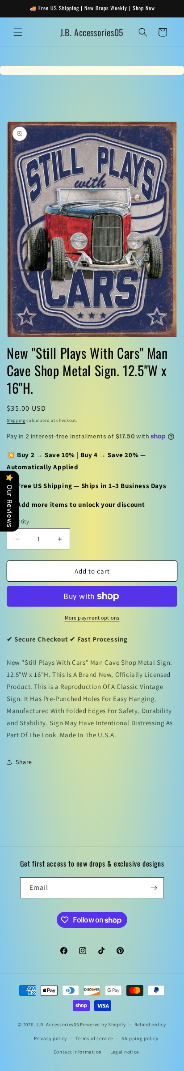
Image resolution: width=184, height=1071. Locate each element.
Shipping (16, 420)
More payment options (92, 617)
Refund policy (150, 1024)
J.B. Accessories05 (57, 1024)
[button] (18, 32)
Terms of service (94, 1038)
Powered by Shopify (103, 1024)
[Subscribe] (153, 887)
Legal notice (124, 1052)
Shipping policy (140, 1038)
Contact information (78, 1052)
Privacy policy (50, 1038)
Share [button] (24, 762)
